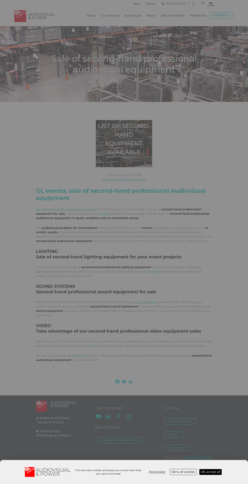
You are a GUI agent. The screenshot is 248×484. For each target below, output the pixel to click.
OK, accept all (210, 472)
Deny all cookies (183, 472)
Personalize (157, 472)
